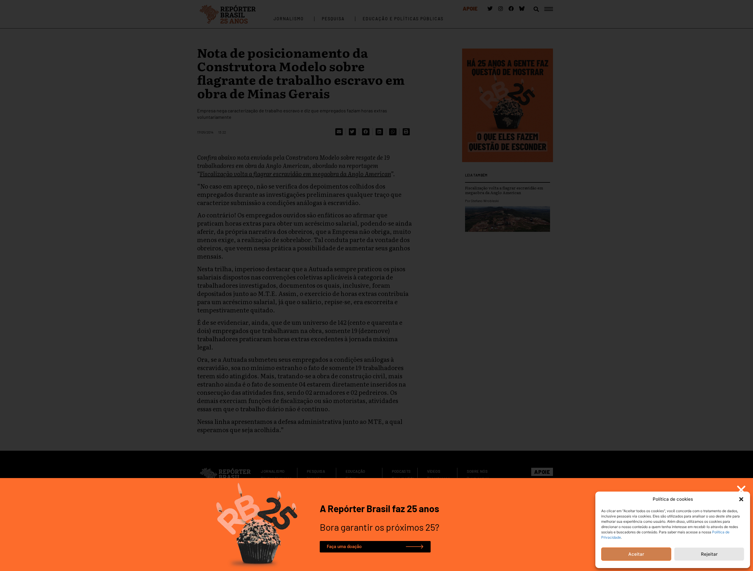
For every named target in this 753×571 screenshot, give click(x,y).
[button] (741, 499)
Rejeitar (709, 554)
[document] (376, 285)
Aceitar (636, 554)
